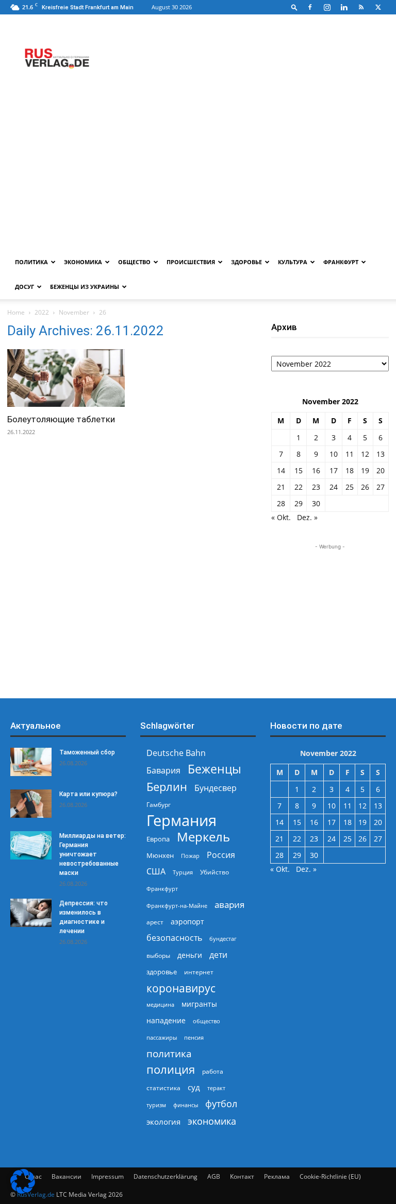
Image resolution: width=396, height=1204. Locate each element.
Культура (292, 262)
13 (380, 454)
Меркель (203, 836)
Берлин (166, 786)
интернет (198, 972)
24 (333, 487)
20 (380, 470)
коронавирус (181, 988)
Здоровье (246, 262)
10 (333, 454)
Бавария (163, 770)
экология (163, 1121)
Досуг (24, 286)
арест (154, 922)
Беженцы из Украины (84, 286)
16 (316, 470)
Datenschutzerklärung (165, 1176)
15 (298, 470)
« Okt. (281, 517)
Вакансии (66, 1176)
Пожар (190, 855)
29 (298, 503)
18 (349, 470)
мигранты (199, 1004)
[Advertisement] (198, 172)
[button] (294, 7)
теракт (216, 1088)
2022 (42, 312)
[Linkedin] (344, 7)
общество (206, 1021)
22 (298, 487)
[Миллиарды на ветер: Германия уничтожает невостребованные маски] (31, 845)
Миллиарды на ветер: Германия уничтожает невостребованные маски (92, 854)
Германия (181, 820)
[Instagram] (327, 7)
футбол (221, 1103)
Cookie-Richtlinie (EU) (330, 1176)
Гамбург (158, 805)
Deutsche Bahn (176, 753)
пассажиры (161, 1037)
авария (229, 904)
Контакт (242, 1176)
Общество (134, 262)
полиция (170, 1069)
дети (218, 955)
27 (380, 487)
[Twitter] (378, 7)
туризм (156, 1105)
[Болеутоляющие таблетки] (66, 378)
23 (316, 487)
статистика (163, 1088)
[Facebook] (310, 7)
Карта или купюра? (88, 794)
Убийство (214, 872)
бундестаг (223, 938)
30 (316, 503)
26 (365, 487)
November (74, 312)
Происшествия (191, 262)
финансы (185, 1105)
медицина (160, 1004)
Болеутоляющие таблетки (61, 419)
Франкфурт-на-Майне (176, 905)
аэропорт (187, 921)
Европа (158, 839)
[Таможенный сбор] (31, 762)
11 (349, 454)
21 (281, 487)
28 (281, 503)
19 (365, 470)
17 (333, 470)
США (156, 871)
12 (365, 454)
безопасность (174, 938)
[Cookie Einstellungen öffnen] (22, 1190)
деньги (189, 955)
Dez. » (307, 517)
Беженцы (214, 769)
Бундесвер (215, 788)
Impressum (107, 1176)
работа (212, 1071)
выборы (158, 955)
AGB (213, 1176)
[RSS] (361, 7)
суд (194, 1087)
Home (16, 312)
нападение (166, 1020)
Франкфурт (340, 262)
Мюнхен (160, 855)
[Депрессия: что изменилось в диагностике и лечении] (31, 913)
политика (169, 1053)
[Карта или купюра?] (31, 803)
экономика (212, 1120)
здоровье (161, 971)
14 (281, 470)
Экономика (83, 262)
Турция (183, 872)
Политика (31, 262)
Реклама (277, 1176)
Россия (221, 855)
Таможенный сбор (87, 752)
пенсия (194, 1037)
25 (349, 487)
